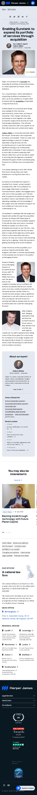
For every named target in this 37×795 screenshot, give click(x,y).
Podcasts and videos (21, 555)
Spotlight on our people (10, 549)
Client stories (12, 9)
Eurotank (23, 82)
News (4, 9)
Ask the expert (7, 546)
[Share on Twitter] (14, 17)
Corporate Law (10, 406)
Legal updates (7, 555)
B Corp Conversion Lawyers (15, 401)
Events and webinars (20, 543)
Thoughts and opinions (10, 552)
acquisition (20, 101)
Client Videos (7, 543)
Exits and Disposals (22, 414)
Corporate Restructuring (13, 409)
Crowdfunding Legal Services (15, 412)
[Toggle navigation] (3, 3)
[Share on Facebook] (10, 17)
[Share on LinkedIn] (18, 17)
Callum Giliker (7, 133)
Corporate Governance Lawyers (16, 404)
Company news (20, 546)
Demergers (9, 414)
